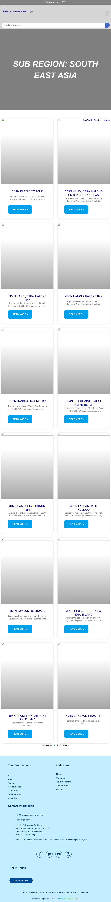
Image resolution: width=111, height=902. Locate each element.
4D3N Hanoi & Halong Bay (83, 296)
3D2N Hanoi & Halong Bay (27, 401)
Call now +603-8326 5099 (55, 2)
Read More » (20, 209)
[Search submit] (107, 25)
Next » (66, 745)
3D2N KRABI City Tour (27, 191)
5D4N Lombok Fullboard (27, 610)
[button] (107, 13)
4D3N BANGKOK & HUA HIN (83, 715)
